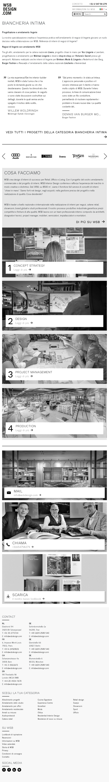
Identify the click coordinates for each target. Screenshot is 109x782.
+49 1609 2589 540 (40, 632)
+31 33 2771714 (11, 632)
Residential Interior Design (49, 715)
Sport (75, 709)
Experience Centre (45, 702)
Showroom (77, 706)
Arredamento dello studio (12, 702)
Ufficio (76, 712)
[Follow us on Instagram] (4, 770)
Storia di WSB (8, 747)
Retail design (78, 699)
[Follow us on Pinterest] (19, 770)
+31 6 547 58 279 (98, 4)
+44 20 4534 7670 (13, 680)
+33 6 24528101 (11, 648)
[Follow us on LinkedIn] (14, 770)
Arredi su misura (9, 712)
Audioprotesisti (8, 715)
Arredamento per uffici (11, 706)
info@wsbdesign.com (13, 636)
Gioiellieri (42, 706)
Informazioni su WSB (83, 9)
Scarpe (76, 702)
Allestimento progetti (11, 699)
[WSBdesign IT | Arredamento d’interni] (9, 9)
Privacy (5, 750)
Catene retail (7, 718)
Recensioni (6, 737)
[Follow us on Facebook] (9, 770)
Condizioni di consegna (12, 753)
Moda (40, 709)
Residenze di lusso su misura (50, 718)
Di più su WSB (88, 222)
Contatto (77, 4)
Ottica (40, 712)
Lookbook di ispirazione (12, 734)
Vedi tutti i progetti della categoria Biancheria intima (56, 132)
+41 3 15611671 (11, 664)
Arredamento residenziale (12, 709)
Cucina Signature (45, 699)
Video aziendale (8, 743)
